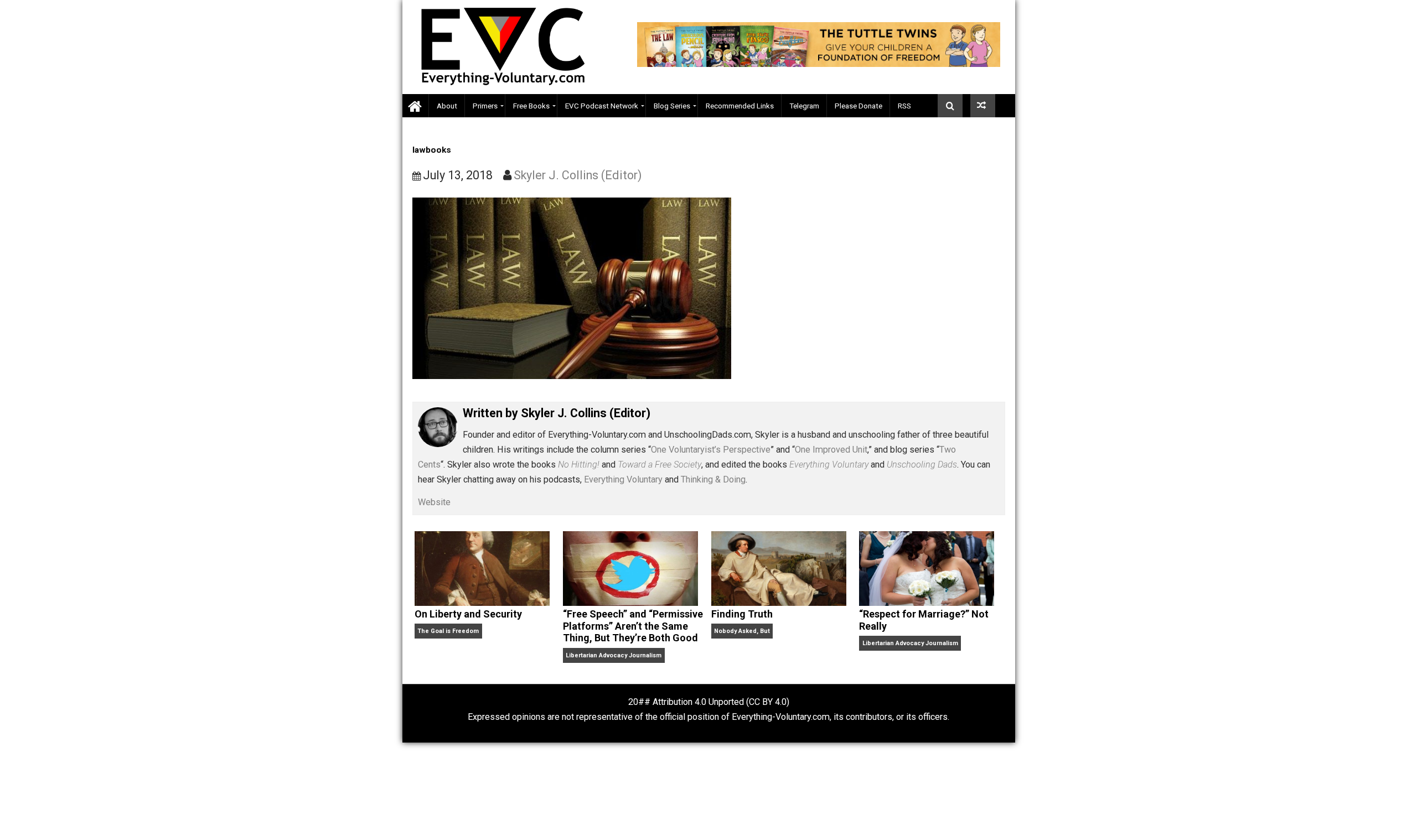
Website (434, 502)
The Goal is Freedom (448, 631)
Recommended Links (740, 105)
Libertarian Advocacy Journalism (613, 655)
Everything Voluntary (623, 479)
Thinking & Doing (713, 479)
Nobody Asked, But (742, 631)
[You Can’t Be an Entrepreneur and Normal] (982, 105)
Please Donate (858, 105)
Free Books (531, 105)
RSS (904, 105)
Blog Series (672, 105)
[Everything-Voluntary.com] (415, 106)
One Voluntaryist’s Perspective (710, 449)
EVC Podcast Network (601, 105)
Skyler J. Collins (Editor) (578, 175)
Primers (485, 105)
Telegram (804, 105)
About (447, 105)
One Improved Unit (831, 449)
